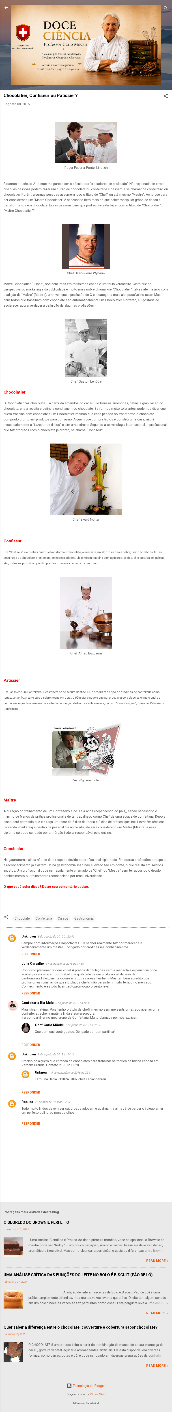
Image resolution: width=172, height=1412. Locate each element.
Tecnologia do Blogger (89, 1386)
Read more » (157, 1261)
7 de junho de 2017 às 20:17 (82, 1025)
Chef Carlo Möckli (49, 1025)
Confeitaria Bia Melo (38, 1003)
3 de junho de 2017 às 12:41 (73, 1003)
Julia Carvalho (33, 964)
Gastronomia (84, 918)
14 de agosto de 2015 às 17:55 (65, 963)
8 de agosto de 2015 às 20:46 (56, 936)
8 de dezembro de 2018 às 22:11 (71, 1072)
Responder (31, 954)
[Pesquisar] (165, 9)
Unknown (29, 936)
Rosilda (27, 1102)
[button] (165, 96)
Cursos (63, 918)
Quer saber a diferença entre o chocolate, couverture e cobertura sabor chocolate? (80, 1327)
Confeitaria (44, 918)
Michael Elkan (97, 1394)
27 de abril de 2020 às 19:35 (52, 1102)
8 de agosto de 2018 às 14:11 (56, 1054)
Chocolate (22, 918)
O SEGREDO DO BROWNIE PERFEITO (36, 1222)
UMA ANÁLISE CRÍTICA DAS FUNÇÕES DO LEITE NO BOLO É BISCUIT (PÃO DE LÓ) (78, 1274)
